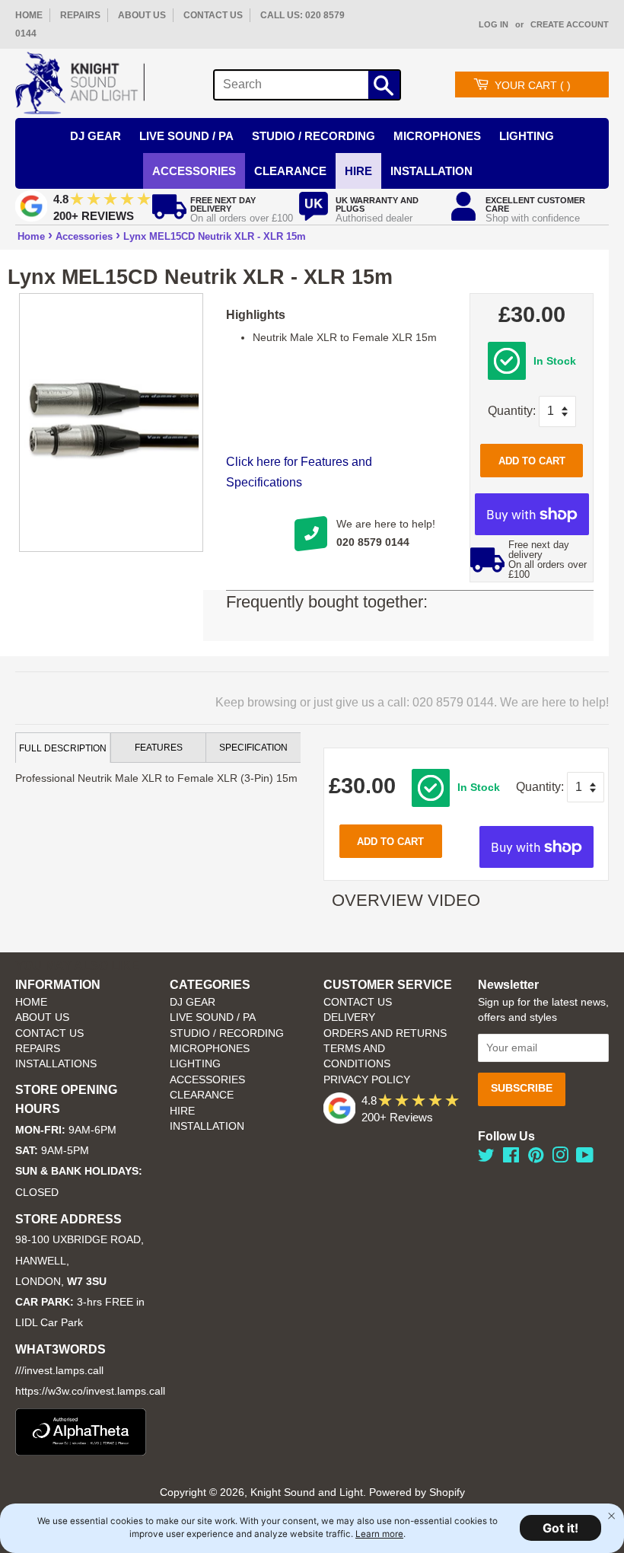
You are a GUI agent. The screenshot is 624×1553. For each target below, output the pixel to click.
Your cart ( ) (533, 85)
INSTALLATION (431, 171)
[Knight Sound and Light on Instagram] (560, 1158)
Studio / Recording (313, 136)
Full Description (63, 748)
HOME (29, 15)
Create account (569, 24)
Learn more (379, 1534)
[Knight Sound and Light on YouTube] (585, 1158)
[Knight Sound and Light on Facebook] (511, 1158)
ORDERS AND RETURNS (385, 1033)
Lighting (526, 136)
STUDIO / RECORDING (227, 1033)
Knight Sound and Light (306, 1492)
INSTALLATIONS (56, 1064)
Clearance (290, 171)
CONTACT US (213, 15)
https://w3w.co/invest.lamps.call (90, 1391)
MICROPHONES (210, 1048)
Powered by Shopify (417, 1492)
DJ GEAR (192, 1002)
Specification (253, 747)
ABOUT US (142, 15)
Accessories (194, 171)
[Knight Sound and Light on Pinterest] (535, 1158)
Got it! (560, 1527)
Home (31, 236)
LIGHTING (195, 1064)
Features (159, 747)
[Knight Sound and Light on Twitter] (486, 1158)
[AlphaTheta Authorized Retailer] (80, 1451)
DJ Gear (95, 136)
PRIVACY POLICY (366, 1080)
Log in (493, 24)
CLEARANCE (202, 1095)
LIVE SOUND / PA (213, 1017)
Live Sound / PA (186, 136)
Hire (358, 171)
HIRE (182, 1111)
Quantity (510, 410)
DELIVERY (349, 1017)
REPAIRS (80, 15)
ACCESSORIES (207, 1080)
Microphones (437, 136)
